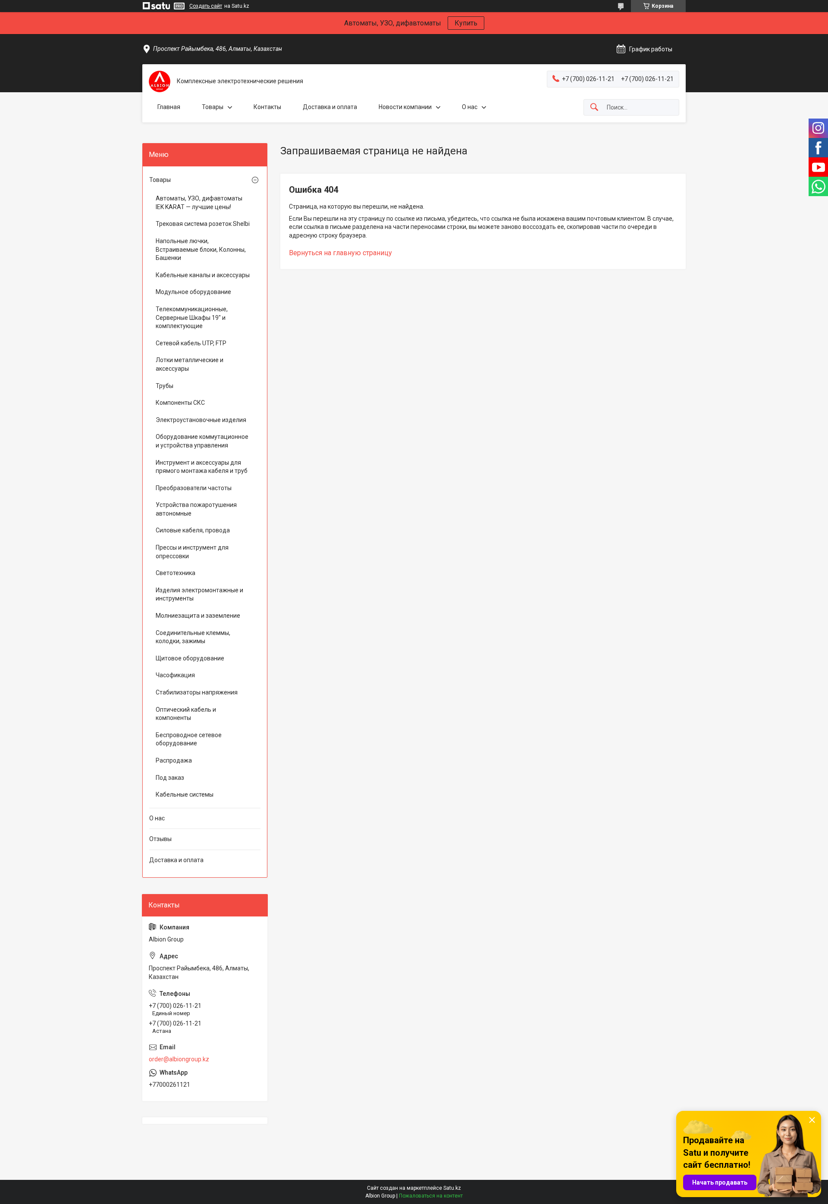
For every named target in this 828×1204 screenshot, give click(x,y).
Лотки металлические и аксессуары (189, 364)
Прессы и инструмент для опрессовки (192, 552)
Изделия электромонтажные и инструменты (199, 594)
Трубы (164, 385)
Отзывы (160, 838)
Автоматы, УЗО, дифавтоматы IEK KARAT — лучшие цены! (199, 202)
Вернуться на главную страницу (340, 253)
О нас (469, 106)
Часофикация (175, 675)
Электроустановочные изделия (201, 419)
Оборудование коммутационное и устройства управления (202, 441)
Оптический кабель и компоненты (186, 714)
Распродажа (174, 760)
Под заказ (170, 777)
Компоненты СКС (180, 402)
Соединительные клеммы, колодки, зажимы (193, 637)
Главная (168, 106)
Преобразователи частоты (194, 488)
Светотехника (175, 572)
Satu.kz (452, 1188)
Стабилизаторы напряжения (197, 692)
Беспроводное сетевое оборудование (189, 739)
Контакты (267, 106)
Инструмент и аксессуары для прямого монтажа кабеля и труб (202, 467)
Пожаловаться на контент (431, 1196)
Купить (466, 23)
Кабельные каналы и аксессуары (203, 275)
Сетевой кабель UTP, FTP (191, 343)
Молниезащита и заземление (198, 615)
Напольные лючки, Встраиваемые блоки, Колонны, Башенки (201, 249)
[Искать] (594, 107)
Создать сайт (205, 6)
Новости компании (405, 106)
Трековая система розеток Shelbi (203, 223)
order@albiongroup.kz (179, 1059)
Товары (212, 106)
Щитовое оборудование (190, 658)
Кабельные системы (184, 794)
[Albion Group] (159, 81)
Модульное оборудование (193, 291)
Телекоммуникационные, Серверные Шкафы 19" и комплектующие (192, 317)
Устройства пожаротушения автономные (196, 509)
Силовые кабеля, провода (193, 530)
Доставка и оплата (330, 106)
